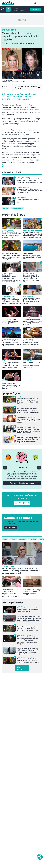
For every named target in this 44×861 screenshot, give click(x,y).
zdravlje (22, 539)
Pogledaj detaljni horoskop (22, 483)
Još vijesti (20, 668)
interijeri (32, 539)
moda (5, 539)
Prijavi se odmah (10, 527)
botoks (5, 208)
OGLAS (22, 20)
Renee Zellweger (17, 208)
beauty (13, 539)
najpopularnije (13, 602)
